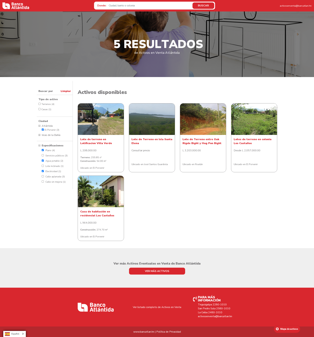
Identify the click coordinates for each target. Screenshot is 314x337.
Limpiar (66, 91)
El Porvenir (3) (52, 129)
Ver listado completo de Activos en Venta (157, 307)
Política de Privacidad (168, 332)
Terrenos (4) (47, 104)
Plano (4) (50, 150)
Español (15, 333)
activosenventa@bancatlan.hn (296, 5)
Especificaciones (52, 145)
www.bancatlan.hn (143, 332)
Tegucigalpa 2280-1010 (212, 304)
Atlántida (47, 126)
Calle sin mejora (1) (55, 181)
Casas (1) (46, 109)
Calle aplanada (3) (55, 176)
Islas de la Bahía (51, 135)
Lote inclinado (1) (54, 166)
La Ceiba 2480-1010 (210, 312)
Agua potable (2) (54, 160)
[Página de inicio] (15, 6)
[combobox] (14, 334)
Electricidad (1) (53, 171)
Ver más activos (157, 271)
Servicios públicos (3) (56, 155)
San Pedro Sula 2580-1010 (214, 308)
